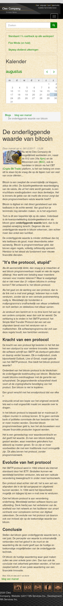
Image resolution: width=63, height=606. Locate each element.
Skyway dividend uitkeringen (23, 49)
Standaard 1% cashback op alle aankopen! (31, 36)
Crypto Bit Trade (12, 168)
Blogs (8, 115)
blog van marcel (23, 115)
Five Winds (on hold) (19, 42)
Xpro (42, 158)
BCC (41, 162)
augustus (14, 71)
